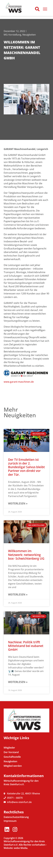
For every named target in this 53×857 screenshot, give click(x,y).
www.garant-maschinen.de (19, 381)
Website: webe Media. (16, 848)
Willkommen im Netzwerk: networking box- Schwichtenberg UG (26, 554)
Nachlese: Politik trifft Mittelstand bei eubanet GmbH (25, 646)
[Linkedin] (7, 829)
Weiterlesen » (17, 503)
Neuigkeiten (29, 34)
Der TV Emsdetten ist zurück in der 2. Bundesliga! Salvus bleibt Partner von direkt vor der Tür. (26, 467)
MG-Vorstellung (12, 34)
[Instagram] (15, 829)
